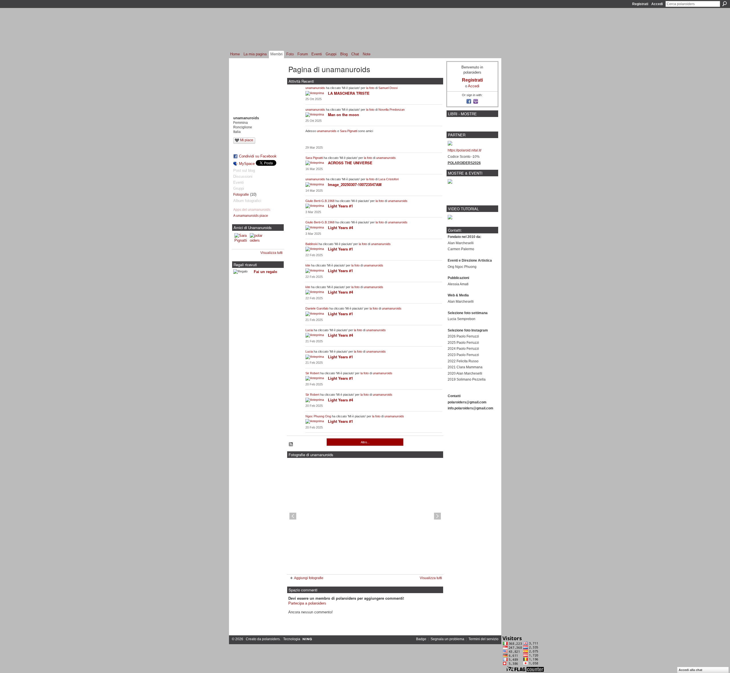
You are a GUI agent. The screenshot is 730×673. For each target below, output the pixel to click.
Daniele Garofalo (316, 308)
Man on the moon (343, 114)
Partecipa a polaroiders (307, 603)
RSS (291, 444)
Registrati (640, 4)
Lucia (309, 330)
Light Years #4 (340, 227)
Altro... (365, 442)
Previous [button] (292, 516)
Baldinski (311, 244)
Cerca (724, 3)
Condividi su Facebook (258, 156)
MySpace (247, 163)
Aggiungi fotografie (308, 578)
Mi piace (246, 140)
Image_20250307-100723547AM (355, 184)
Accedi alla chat (690, 670)
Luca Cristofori (388, 179)
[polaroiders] (256, 240)
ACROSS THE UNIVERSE (350, 162)
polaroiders (271, 639)
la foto (370, 88)
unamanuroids (315, 88)
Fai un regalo (265, 272)
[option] (365, 516)
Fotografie (241, 195)
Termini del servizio (483, 639)
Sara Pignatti (348, 131)
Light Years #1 (340, 206)
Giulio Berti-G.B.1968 (319, 201)
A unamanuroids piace (250, 216)
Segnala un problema (447, 639)
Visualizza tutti (271, 253)
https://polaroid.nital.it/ (464, 150)
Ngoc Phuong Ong (318, 416)
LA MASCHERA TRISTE (349, 93)
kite (307, 265)
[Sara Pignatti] (241, 240)
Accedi (657, 4)
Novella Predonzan (391, 109)
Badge (421, 639)
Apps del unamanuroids (251, 210)
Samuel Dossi (388, 88)
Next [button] (437, 516)
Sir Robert (312, 373)
